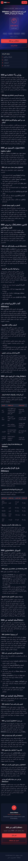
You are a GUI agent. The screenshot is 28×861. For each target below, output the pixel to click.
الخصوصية (12, 857)
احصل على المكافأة (14, 840)
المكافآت (6, 60)
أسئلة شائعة (6, 65)
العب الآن (24, 2)
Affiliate (19, 857)
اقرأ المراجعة (14, 45)
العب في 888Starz (14, 41)
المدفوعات (6, 62)
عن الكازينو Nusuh (8, 57)
